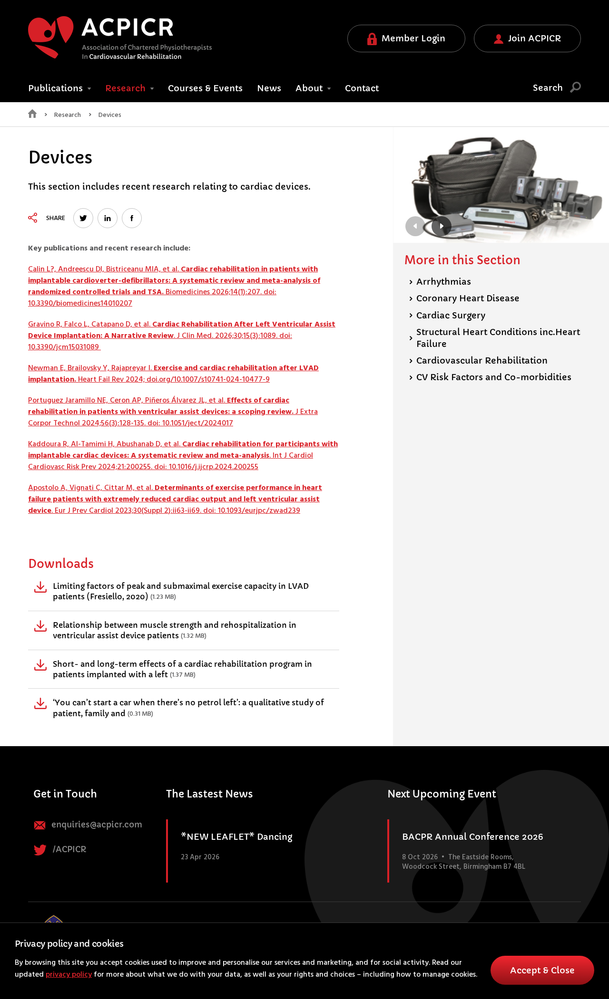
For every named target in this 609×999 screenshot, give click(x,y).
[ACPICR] (120, 37)
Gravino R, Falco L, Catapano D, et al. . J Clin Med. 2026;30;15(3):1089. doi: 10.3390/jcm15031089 (181, 336)
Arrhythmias (440, 281)
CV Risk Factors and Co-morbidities (490, 377)
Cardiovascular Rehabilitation (478, 360)
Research (126, 88)
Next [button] (442, 226)
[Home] (32, 116)
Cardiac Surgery (447, 315)
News (269, 88)
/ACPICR (68, 850)
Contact (362, 88)
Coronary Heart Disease (464, 298)
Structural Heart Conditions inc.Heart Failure (494, 338)
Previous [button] (415, 226)
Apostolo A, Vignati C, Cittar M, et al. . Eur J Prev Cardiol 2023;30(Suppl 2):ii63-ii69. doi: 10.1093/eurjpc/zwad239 (175, 499)
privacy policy (69, 975)
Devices (109, 115)
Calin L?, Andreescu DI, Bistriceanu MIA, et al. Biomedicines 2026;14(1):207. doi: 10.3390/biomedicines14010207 (174, 286)
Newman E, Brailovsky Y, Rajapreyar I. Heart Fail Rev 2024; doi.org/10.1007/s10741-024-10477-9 (173, 374)
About (310, 88)
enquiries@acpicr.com (95, 825)
